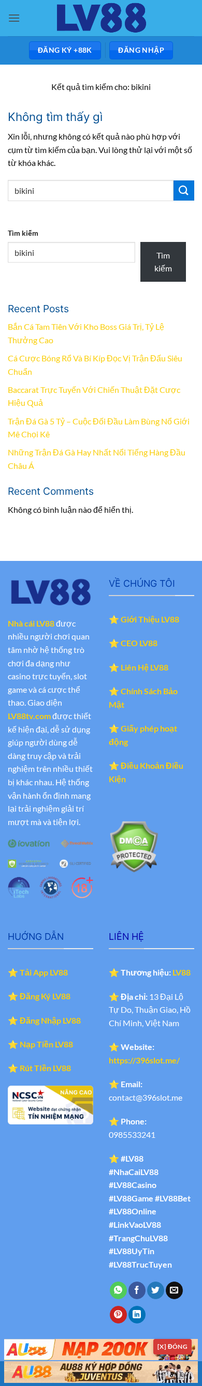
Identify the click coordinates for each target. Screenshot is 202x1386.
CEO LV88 (139, 643)
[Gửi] (184, 190)
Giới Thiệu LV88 (150, 619)
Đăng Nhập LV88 (50, 1020)
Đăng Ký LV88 (45, 996)
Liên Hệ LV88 (144, 667)
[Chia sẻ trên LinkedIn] (137, 1314)
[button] (14, 18)
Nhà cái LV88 (31, 623)
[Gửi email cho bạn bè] (174, 1290)
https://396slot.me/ (144, 1060)
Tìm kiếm (23, 233)
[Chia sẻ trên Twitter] (155, 1290)
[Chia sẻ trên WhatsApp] (118, 1290)
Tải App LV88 (44, 972)
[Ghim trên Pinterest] (118, 1314)
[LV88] (101, 18)
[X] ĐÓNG (172, 1346)
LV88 (181, 972)
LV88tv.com (29, 716)
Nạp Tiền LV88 (46, 1044)
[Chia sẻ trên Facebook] (137, 1290)
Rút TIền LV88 (45, 1068)
